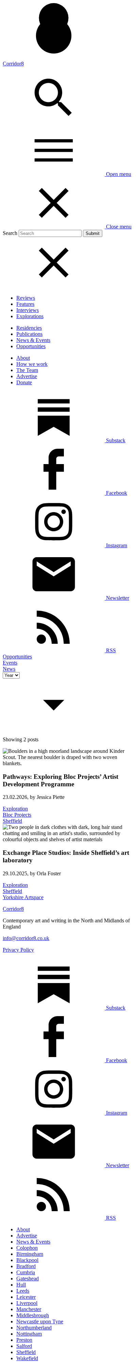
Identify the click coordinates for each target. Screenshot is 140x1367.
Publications (29, 334)
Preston (24, 1340)
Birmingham (29, 1254)
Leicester (26, 1297)
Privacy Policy (18, 950)
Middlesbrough (32, 1315)
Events (10, 663)
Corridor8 (13, 63)
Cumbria (25, 1272)
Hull (21, 1285)
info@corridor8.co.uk (26, 938)
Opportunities (31, 346)
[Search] (54, 121)
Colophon (27, 1248)
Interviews (27, 310)
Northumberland (34, 1328)
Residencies (29, 328)
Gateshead (27, 1278)
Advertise (26, 376)
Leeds (22, 1291)
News (9, 669)
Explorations (29, 316)
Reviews (25, 298)
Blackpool (27, 1260)
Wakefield (27, 1358)
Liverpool (26, 1303)
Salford (24, 1346)
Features (25, 304)
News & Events (33, 340)
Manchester (28, 1309)
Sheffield (26, 1352)
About (23, 358)
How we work (32, 364)
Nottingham (29, 1334)
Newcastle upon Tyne (39, 1321)
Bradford (26, 1266)
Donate (24, 382)
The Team (27, 370)
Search (10, 233)
